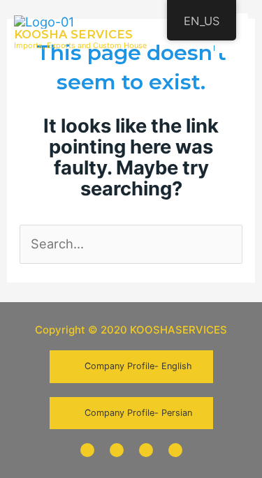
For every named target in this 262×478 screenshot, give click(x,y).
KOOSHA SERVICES (73, 34)
